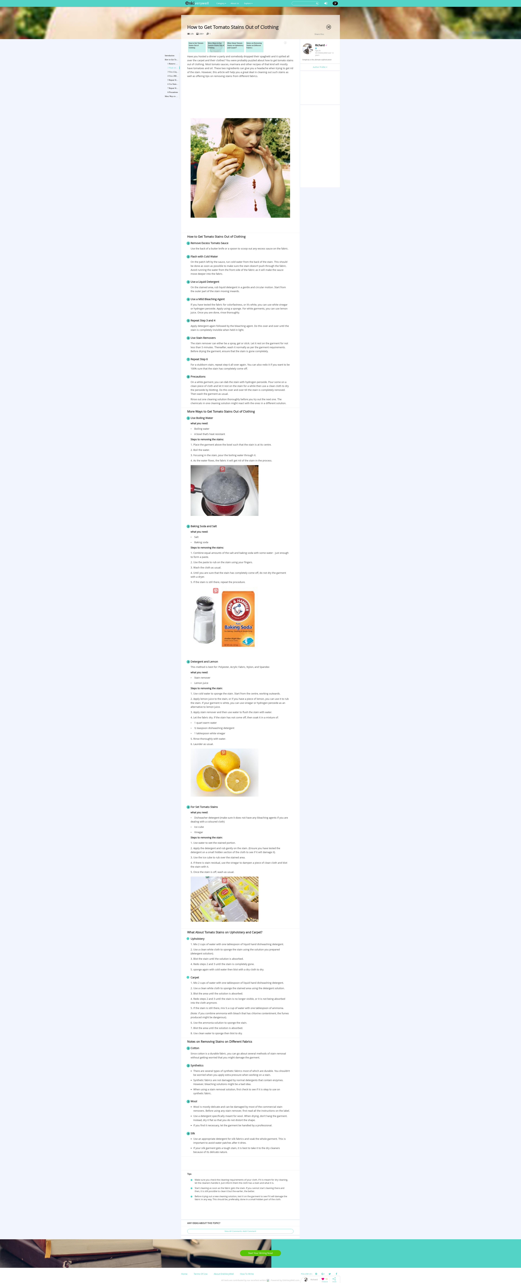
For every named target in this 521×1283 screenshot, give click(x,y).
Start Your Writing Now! (260, 1253)
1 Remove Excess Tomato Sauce (173, 63)
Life (192, 33)
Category (220, 3)
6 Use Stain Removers (173, 84)
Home (184, 1273)
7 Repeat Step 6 (173, 88)
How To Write (247, 1273)
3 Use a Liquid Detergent (173, 71)
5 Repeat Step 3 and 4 (173, 80)
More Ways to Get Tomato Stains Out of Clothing (171, 96)
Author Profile (319, 67)
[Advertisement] (240, 98)
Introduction (169, 55)
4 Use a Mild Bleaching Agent (173, 76)
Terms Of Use (200, 1273)
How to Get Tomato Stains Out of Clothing (171, 59)
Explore (247, 3)
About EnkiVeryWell (224, 1273)
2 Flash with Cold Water (173, 67)
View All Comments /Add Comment (240, 1231)
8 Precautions (173, 92)
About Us (235, 3)
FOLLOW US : (307, 1274)
